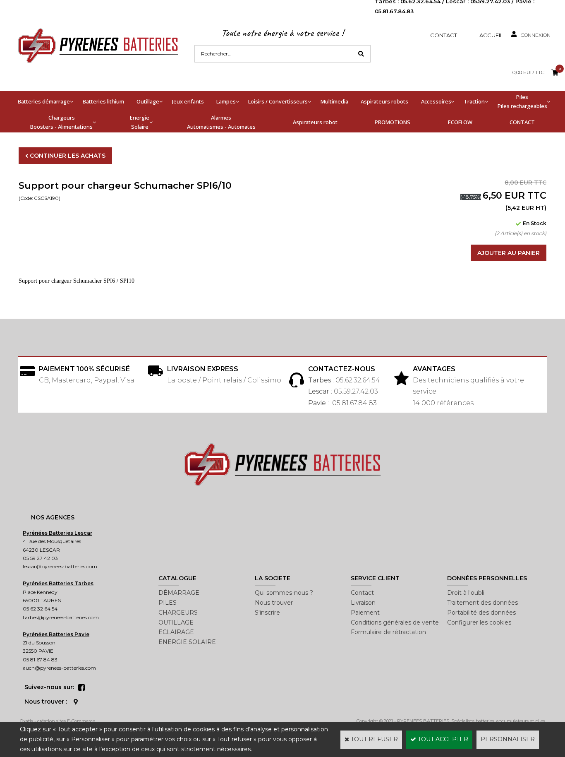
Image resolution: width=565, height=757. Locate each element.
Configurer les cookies (479, 622)
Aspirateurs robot (315, 122)
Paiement (365, 612)
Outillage (147, 101)
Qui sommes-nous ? (284, 592)
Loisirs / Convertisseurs (278, 101)
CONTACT (522, 122)
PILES (167, 602)
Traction (474, 101)
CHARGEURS (178, 612)
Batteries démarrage (44, 101)
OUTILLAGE (176, 622)
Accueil (491, 35)
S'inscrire (267, 612)
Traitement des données (482, 602)
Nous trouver (274, 602)
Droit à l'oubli (465, 592)
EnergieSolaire (139, 122)
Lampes (226, 101)
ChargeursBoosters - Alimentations (61, 122)
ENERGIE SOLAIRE (187, 642)
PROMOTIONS (392, 122)
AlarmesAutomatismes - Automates (221, 122)
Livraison (363, 602)
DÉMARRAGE (178, 592)
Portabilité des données (481, 612)
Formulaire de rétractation (388, 632)
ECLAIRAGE (176, 632)
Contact (443, 35)
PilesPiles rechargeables (522, 101)
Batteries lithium (103, 101)
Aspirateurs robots (384, 101)
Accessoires (436, 101)
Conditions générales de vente (395, 622)
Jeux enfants (188, 101)
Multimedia (334, 101)
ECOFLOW (460, 122)
